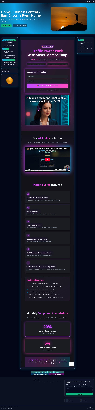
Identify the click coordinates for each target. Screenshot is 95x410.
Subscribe (80, 394)
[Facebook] (85, 2)
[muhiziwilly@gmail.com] (93, 2)
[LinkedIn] (89, 2)
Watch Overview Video (21, 25)
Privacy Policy (10, 408)
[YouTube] (87, 2)
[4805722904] (91, 2)
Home (2, 1)
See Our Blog (7, 25)
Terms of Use (3, 408)
